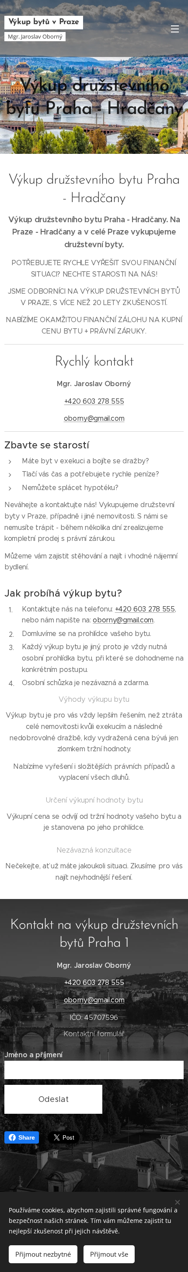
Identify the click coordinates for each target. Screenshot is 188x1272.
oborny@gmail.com (94, 418)
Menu (175, 28)
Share (26, 1137)
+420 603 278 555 (94, 401)
